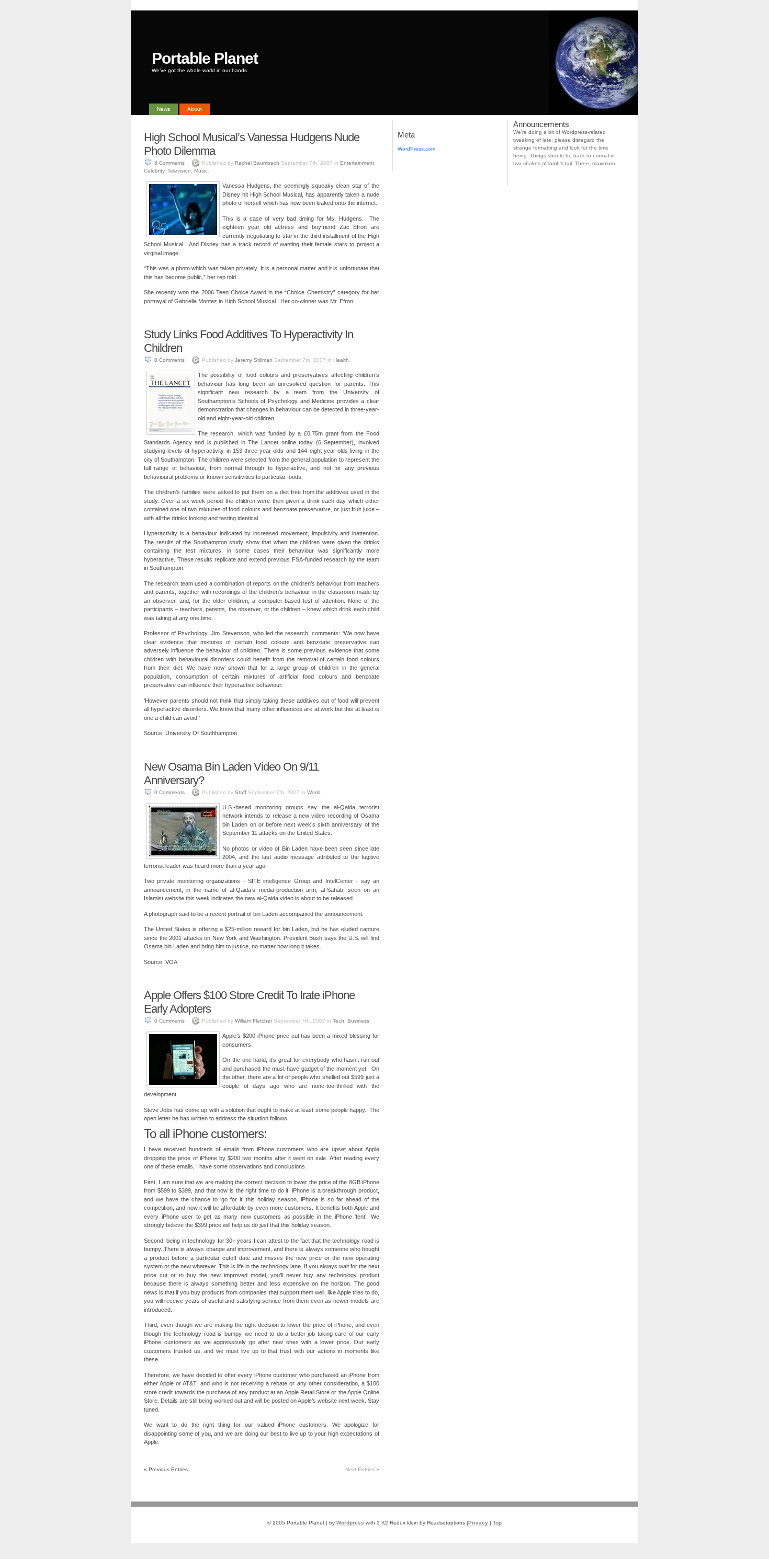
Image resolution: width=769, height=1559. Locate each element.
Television (179, 171)
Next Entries (362, 1469)
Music (201, 171)
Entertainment (357, 163)
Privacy (478, 1523)
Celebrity (154, 171)
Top (497, 1523)
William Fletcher (253, 1021)
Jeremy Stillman (254, 360)
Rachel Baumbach (257, 163)
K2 (384, 1523)
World (314, 792)
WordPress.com (416, 149)
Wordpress (350, 1523)
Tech (338, 1021)
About (194, 109)
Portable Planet (205, 58)
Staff (240, 792)
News (163, 109)
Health (341, 360)
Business (358, 1021)
